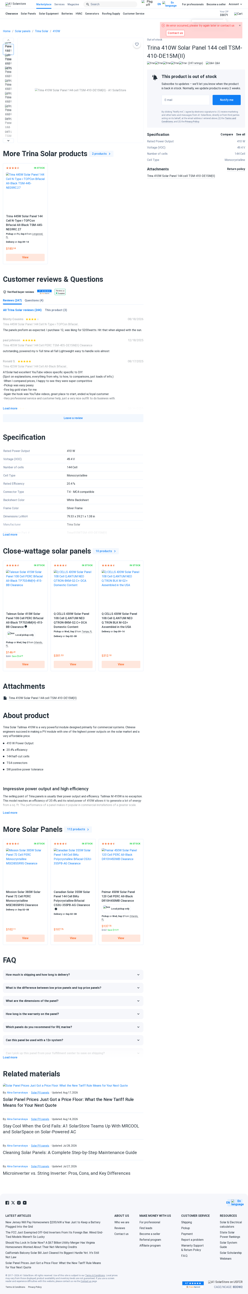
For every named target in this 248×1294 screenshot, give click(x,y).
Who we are (121, 1222)
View (25, 257)
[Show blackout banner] (148, 4)
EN (159, 4)
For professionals (193, 4)
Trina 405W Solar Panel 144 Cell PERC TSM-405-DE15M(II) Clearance (47, 345)
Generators (92, 13)
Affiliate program (150, 1245)
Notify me (226, 100)
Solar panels (23, 31)
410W (56, 31)
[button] (8, 40)
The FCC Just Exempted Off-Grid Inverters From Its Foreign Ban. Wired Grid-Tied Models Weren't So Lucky (54, 1235)
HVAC (79, 13)
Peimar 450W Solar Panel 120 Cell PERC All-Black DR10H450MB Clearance (118, 896)
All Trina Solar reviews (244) (22, 310)
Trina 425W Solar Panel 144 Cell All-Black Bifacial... (35, 366)
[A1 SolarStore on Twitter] (13, 1203)
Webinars (225, 1258)
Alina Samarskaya (17, 1092)
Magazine (73, 4)
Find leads (145, 1228)
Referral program (150, 1239)
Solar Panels (28, 13)
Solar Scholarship (231, 1253)
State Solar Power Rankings (230, 1235)
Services (59, 4)
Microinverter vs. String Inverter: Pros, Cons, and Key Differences (66, 1173)
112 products (76, 829)
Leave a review (73, 418)
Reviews (119, 1228)
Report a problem (192, 1239)
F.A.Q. (184, 1255)
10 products (104, 551)
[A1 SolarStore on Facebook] (7, 1203)
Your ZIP (224, 13)
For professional (149, 1222)
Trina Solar (41, 31)
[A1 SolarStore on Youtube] (25, 1203)
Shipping (186, 1222)
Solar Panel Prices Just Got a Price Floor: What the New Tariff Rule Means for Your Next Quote (53, 1265)
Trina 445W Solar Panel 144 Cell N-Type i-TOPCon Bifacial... (41, 324)
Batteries (67, 13)
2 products (99, 153)
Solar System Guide (228, 1245)
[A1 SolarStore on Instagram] (19, 1203)
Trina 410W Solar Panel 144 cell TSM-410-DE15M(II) (181, 176)
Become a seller (216, 4)
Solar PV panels (40, 1092)
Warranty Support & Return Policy (192, 1248)
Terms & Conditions (95, 1275)
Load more (10, 408)
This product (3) (56, 310)
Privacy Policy (192, 121)
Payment (187, 1234)
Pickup (185, 1228)
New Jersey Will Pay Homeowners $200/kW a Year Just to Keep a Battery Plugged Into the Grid (52, 1224)
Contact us (121, 1234)
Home (7, 31)
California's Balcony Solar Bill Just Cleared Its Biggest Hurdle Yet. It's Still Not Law (52, 1255)
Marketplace (43, 4)
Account (234, 4)
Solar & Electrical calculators (231, 1224)
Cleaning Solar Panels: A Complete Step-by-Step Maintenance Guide (70, 1152)
